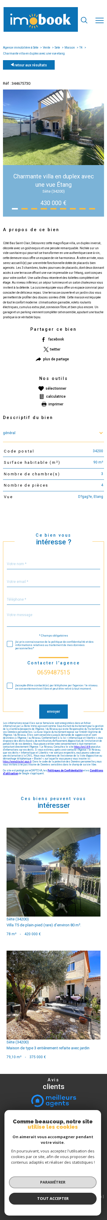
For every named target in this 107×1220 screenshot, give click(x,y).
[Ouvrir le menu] (99, 20)
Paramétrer (52, 1182)
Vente (46, 47)
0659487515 (53, 672)
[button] (15, 209)
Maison (69, 47)
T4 (81, 47)
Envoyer (53, 711)
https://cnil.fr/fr (82, 746)
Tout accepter (53, 1198)
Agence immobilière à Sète (20, 47)
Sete (57, 47)
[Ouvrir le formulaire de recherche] (84, 21)
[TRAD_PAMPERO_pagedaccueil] (41, 31)
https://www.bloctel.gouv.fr (17, 761)
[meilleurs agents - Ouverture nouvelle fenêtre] (53, 1101)
